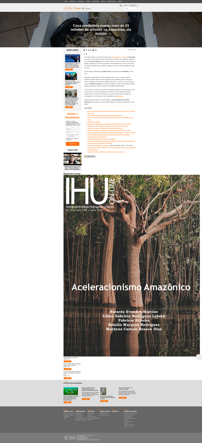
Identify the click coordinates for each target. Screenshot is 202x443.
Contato (120, 1)
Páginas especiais (92, 416)
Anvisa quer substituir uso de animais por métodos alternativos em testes (109, 124)
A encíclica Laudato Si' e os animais (98, 145)
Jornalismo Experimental (93, 418)
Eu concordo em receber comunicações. (73, 135)
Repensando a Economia (81, 418)
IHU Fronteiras (79, 416)
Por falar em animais (93, 122)
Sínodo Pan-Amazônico (129, 424)
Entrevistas (90, 415)
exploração (120, 96)
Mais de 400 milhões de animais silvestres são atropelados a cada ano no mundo (111, 132)
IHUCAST (90, 419)
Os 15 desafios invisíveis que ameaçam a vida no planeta (104, 115)
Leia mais (67, 361)
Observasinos (79, 413)
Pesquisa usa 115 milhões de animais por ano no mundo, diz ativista (107, 126)
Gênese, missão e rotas (69, 413)
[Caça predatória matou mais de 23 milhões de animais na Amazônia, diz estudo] (95, 50)
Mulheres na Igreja (128, 426)
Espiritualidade (112, 1)
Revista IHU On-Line (104, 415)
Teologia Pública (79, 415)
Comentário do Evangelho (130, 413)
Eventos (103, 1)
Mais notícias (91, 413)
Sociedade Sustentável (81, 419)
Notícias (88, 1)
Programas (81, 1)
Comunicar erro (90, 156)
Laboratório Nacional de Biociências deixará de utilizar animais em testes (109, 130)
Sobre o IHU (73, 1)
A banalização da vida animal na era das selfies (101, 139)
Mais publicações (104, 413)
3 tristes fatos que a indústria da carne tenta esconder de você (105, 152)
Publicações (96, 1)
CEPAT (65, 418)
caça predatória (116, 57)
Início (66, 1)
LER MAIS (69, 69)
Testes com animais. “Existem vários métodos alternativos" (104, 128)
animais (124, 57)
